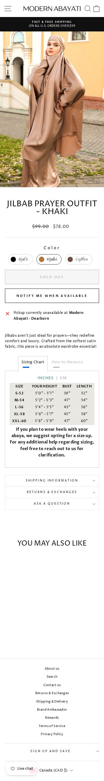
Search (52, 677)
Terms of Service (52, 726)
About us (52, 668)
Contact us (52, 685)
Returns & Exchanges (52, 492)
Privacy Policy (52, 734)
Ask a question (52, 504)
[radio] (20, 259)
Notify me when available (52, 296)
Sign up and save (50, 751)
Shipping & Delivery (52, 701)
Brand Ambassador (52, 709)
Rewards (52, 718)
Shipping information (52, 481)
